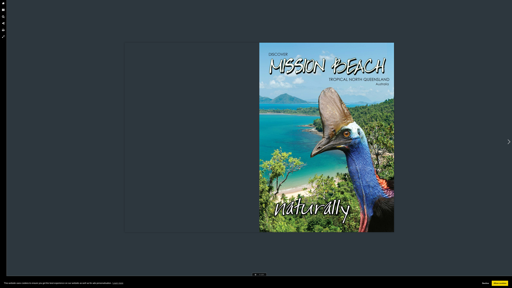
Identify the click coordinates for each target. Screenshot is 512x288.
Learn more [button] (118, 283)
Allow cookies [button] (500, 283)
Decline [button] (485, 283)
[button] (3, 3)
